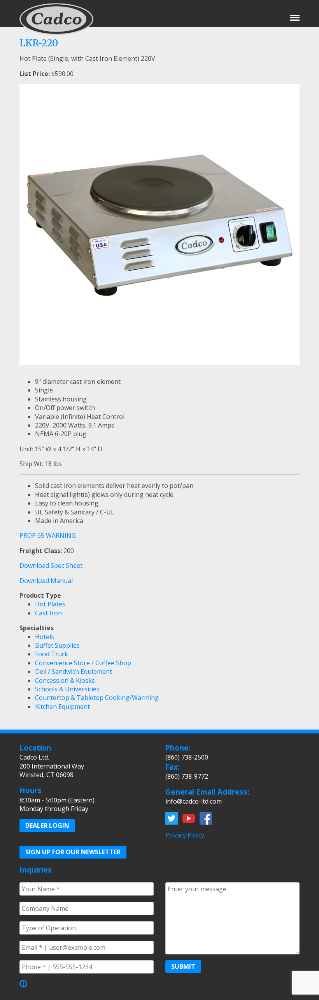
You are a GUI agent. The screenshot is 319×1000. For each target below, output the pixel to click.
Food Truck (51, 654)
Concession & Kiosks (65, 680)
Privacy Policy (184, 835)
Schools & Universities (67, 689)
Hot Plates (50, 604)
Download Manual (46, 580)
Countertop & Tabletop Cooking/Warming (97, 697)
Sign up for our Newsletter (73, 852)
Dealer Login (47, 825)
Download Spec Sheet (50, 565)
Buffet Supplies (57, 645)
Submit (183, 966)
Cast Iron (48, 613)
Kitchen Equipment (62, 706)
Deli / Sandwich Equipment (73, 671)
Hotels (44, 637)
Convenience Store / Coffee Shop (83, 663)
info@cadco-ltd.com (193, 801)
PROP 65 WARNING (47, 535)
